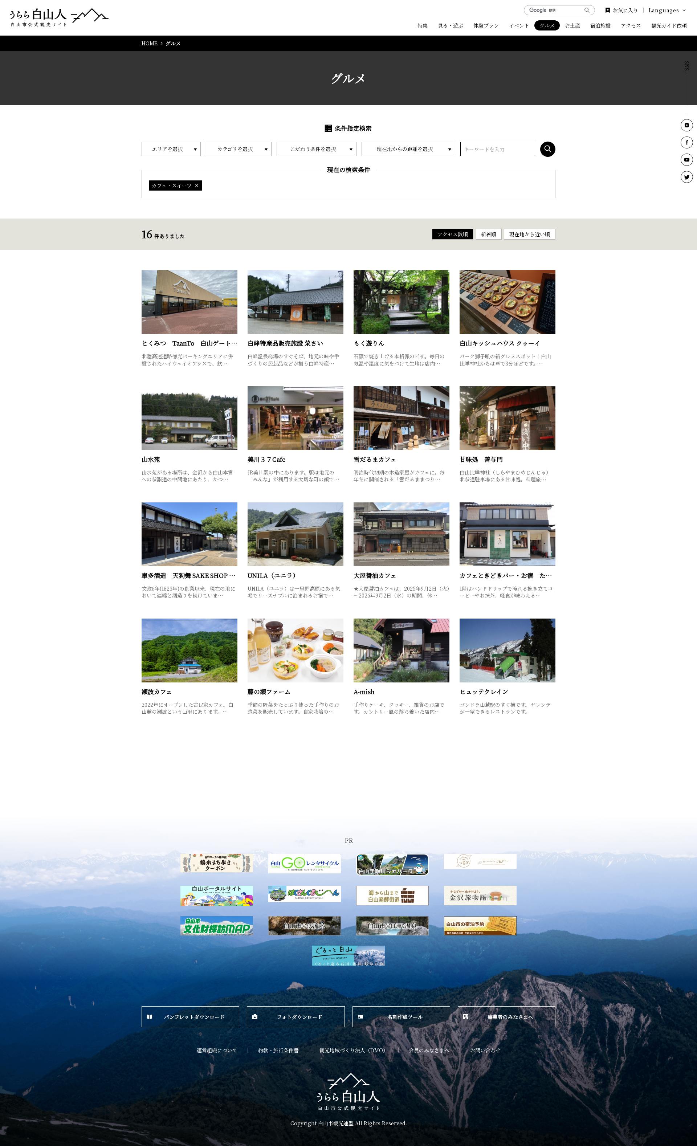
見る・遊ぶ (450, 25)
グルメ (547, 25)
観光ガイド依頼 (669, 25)
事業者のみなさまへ (510, 1016)
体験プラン (486, 25)
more (149, 273)
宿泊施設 (600, 25)
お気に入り (625, 10)
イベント (519, 25)
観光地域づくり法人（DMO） (353, 1050)
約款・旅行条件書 (278, 1050)
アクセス (631, 25)
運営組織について (217, 1050)
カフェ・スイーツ (172, 185)
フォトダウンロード (299, 1016)
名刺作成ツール (405, 1016)
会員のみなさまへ (429, 1050)
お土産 (572, 25)
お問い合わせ (485, 1050)
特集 (422, 25)
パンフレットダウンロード (194, 1016)
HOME (150, 43)
